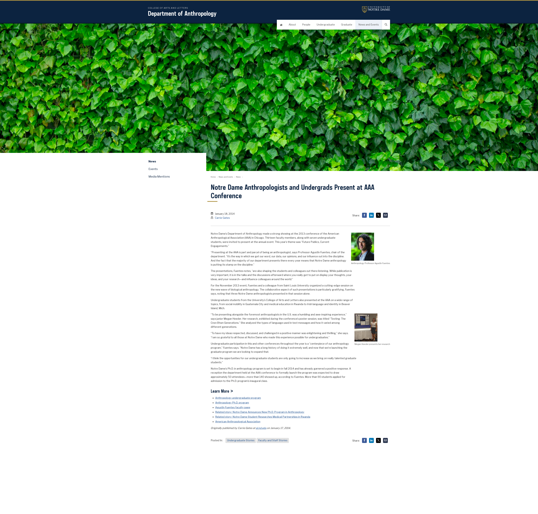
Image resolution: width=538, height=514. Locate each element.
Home (213, 177)
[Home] (281, 25)
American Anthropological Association (237, 421)
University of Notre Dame (376, 9)
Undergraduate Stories (240, 440)
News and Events (368, 24)
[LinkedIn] (371, 215)
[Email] (385, 215)
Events (153, 169)
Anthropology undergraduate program (238, 397)
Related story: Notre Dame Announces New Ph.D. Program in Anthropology (259, 412)
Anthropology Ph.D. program (232, 402)
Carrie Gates (222, 217)
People (306, 24)
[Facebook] (364, 215)
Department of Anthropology (182, 13)
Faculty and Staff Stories (272, 440)
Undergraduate (325, 24)
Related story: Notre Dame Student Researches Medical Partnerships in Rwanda (262, 416)
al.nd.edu (261, 428)
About (292, 24)
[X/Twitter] (378, 215)
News (238, 177)
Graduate (346, 24)
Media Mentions (159, 176)
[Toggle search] (386, 25)
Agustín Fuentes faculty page (232, 407)
